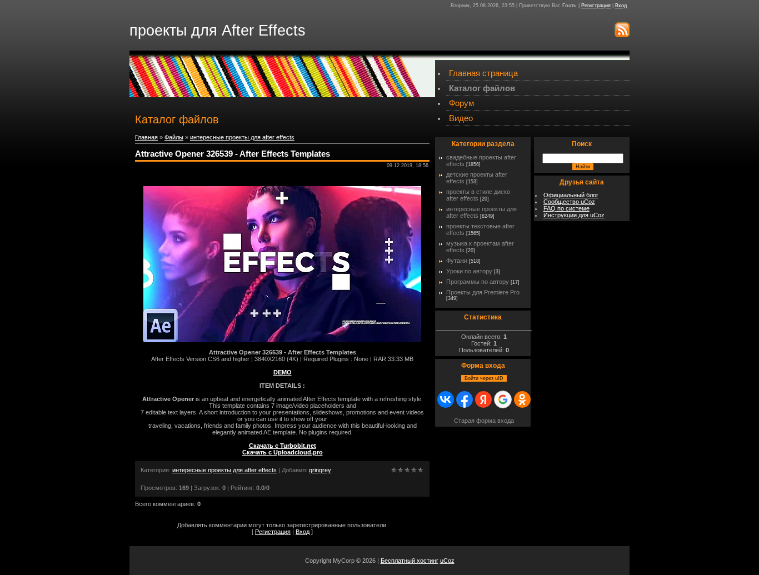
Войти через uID (484, 378)
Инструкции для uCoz (574, 215)
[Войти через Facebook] (464, 399)
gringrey (320, 470)
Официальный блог (570, 195)
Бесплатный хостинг (409, 560)
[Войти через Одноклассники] (522, 399)
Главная (146, 137)
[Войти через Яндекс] (483, 399)
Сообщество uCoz (569, 201)
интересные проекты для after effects (242, 137)
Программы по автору (477, 281)
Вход (621, 5)
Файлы (173, 137)
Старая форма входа (484, 420)
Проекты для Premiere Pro (483, 292)
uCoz (447, 560)
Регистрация (596, 5)
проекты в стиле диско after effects (478, 195)
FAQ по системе (566, 208)
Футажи (456, 260)
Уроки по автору (469, 271)
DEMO (282, 372)
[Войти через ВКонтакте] (445, 399)
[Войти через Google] (503, 399)
